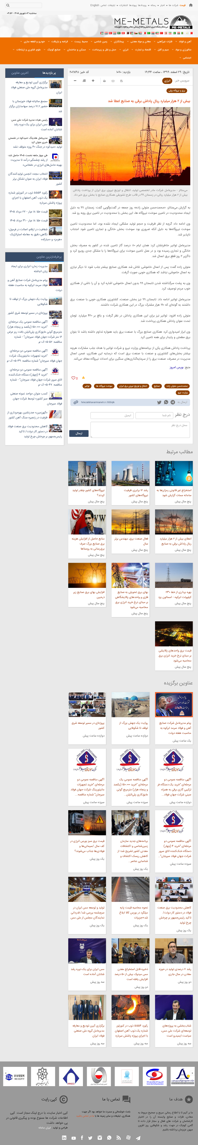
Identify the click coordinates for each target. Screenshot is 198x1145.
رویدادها (142, 5)
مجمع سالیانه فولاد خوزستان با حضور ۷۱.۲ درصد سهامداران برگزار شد (35, 106)
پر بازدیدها (49, 73)
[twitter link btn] (90, 1138)
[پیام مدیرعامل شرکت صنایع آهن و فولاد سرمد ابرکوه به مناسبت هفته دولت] (174, 704)
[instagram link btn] (100, 1138)
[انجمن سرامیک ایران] (71, 1076)
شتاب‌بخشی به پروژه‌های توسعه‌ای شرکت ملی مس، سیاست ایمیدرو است (176, 1030)
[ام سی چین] (43, 1076)
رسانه (153, 5)
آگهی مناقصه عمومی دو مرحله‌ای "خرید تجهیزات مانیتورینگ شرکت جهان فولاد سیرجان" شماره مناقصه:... (87, 787)
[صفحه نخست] (191, 5)
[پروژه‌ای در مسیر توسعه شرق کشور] (87, 704)
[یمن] (106, 32)
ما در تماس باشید (85, 1116)
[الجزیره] (182, 32)
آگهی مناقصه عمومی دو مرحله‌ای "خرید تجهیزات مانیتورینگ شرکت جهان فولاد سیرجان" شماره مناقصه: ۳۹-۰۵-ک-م (34, 355)
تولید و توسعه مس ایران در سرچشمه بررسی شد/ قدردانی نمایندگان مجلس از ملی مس (87, 912)
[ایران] (170, 32)
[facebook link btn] (82, 1138)
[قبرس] (187, 32)
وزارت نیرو (183, 393)
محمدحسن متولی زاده (177, 386)
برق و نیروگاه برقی (177, 91)
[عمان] (135, 32)
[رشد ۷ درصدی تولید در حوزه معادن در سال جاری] (174, 950)
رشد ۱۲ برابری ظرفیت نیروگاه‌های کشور (136, 493)
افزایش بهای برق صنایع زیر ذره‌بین (89, 595)
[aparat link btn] (128, 1138)
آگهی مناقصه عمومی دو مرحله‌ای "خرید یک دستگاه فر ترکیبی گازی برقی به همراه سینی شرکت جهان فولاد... (174, 787)
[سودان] (140, 32)
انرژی (167, 80)
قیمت (182, 5)
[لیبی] (148, 32)
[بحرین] (191, 32)
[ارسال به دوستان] (113, 81)
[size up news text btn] (93, 81)
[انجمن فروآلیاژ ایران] (155, 1076)
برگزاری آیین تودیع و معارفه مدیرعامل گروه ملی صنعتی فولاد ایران (88, 1030)
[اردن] (131, 32)
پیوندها (133, 5)
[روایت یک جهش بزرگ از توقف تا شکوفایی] (130, 704)
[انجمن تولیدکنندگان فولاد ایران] (127, 1076)
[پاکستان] (174, 32)
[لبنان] (165, 32)
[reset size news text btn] (84, 81)
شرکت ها (173, 5)
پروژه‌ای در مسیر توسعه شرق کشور (88, 726)
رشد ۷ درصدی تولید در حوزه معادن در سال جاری (175, 972)
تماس (104, 5)
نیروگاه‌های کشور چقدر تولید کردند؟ (88, 493)
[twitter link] (159, 403)
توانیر (87, 386)
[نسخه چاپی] (104, 81)
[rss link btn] (119, 1138)
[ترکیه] (110, 32)
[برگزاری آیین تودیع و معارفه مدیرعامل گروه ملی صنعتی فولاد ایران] (87, 1007)
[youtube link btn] (74, 1138)
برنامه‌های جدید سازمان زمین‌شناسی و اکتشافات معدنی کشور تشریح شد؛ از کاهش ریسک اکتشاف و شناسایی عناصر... (133, 851)
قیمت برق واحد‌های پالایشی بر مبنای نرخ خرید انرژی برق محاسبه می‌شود (175, 655)
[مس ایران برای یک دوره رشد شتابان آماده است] (87, 950)
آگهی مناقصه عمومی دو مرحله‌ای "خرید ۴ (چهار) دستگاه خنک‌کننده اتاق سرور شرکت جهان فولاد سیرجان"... (174, 849)
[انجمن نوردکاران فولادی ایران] (183, 1076)
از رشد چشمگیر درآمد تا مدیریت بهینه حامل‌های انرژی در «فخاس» (36, 162)
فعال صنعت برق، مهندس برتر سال (131, 541)
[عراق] (152, 32)
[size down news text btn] (75, 81)
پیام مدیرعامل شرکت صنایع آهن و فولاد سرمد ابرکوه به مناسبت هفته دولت (175, 728)
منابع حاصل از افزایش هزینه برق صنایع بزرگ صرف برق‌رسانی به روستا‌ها (88, 543)
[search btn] (7, 5)
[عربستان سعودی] (118, 32)
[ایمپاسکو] (99, 1076)
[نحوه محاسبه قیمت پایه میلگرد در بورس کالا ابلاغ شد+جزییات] (130, 889)
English (94, 5)
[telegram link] (173, 403)
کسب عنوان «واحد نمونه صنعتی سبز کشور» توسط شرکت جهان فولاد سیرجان (36, 398)
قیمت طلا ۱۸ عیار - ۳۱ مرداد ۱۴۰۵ (29, 220)
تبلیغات (111, 5)
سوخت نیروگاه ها (104, 386)
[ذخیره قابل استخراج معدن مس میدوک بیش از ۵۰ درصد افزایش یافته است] (130, 950)
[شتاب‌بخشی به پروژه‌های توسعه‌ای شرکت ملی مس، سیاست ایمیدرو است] (174, 1007)
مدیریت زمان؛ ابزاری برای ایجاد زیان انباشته (29, 269)
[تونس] (123, 32)
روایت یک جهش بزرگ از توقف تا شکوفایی (133, 726)
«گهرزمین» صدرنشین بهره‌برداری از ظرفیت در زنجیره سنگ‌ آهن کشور (27, 415)
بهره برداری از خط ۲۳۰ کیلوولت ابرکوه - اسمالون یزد (174, 595)
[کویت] (157, 32)
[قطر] (127, 32)
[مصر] (178, 32)
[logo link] (153, 24)
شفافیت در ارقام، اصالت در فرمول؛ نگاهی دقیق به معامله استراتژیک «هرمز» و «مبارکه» (35, 234)
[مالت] (144, 32)
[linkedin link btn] (64, 1138)
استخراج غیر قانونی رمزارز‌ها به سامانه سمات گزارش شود (174, 493)
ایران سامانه (44, 1128)
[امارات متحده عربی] (101, 32)
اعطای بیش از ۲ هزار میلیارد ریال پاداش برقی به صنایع (175, 541)
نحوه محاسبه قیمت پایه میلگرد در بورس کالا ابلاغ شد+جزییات (133, 912)
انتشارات (123, 5)
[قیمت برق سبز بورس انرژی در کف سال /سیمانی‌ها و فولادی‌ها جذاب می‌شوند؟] (87, 822)
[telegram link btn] (138, 1138)
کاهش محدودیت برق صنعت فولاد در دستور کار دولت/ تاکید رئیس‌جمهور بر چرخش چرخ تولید (174, 915)
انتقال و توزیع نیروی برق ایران (133, 386)
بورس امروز (176, 367)
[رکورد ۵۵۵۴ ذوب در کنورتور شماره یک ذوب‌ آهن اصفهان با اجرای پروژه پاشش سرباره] (130, 1007)
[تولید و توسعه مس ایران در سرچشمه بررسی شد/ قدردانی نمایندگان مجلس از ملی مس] (87, 889)
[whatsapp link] (166, 403)
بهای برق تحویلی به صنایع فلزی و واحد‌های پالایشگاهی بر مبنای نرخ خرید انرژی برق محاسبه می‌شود (131, 600)
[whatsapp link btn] (109, 1138)
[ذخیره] (121, 81)
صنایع (157, 386)
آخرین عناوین (19, 73)
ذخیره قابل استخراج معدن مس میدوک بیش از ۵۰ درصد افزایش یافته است (131, 974)
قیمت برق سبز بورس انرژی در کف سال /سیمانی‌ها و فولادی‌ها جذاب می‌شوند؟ (87, 846)
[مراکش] (161, 32)
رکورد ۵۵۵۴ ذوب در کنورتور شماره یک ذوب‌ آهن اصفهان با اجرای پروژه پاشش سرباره (131, 1030)
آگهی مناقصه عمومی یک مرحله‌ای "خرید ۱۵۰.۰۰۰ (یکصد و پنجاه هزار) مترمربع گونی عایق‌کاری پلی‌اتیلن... (131, 787)
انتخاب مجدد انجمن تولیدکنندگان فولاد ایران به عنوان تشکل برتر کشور (35, 179)
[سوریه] (114, 32)
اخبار (162, 5)
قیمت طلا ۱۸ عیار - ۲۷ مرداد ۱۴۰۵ (29, 211)
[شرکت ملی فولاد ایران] (15, 1076)
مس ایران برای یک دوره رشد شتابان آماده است (87, 972)
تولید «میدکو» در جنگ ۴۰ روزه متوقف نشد (37, 147)
